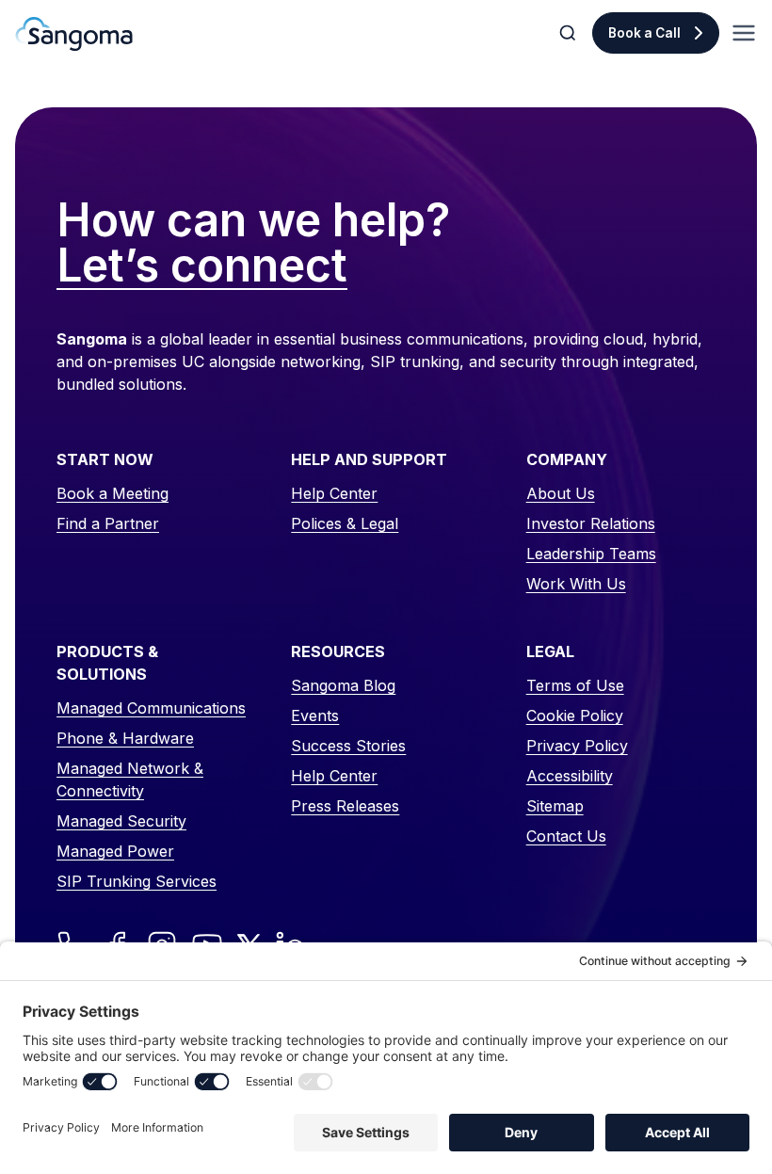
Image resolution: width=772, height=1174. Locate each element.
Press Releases (345, 805)
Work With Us (576, 583)
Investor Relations (590, 523)
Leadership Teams (591, 553)
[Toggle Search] (569, 33)
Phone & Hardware (125, 738)
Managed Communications (151, 708)
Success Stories (348, 745)
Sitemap (555, 805)
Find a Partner (107, 523)
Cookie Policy (574, 715)
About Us (560, 493)
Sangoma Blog (343, 685)
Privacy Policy (577, 745)
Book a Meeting (112, 493)
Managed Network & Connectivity (129, 779)
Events (315, 715)
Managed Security (121, 821)
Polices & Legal (344, 523)
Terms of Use (575, 685)
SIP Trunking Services (136, 881)
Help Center (334, 493)
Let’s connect (201, 266)
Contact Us (566, 836)
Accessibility (569, 775)
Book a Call (644, 32)
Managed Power (115, 851)
